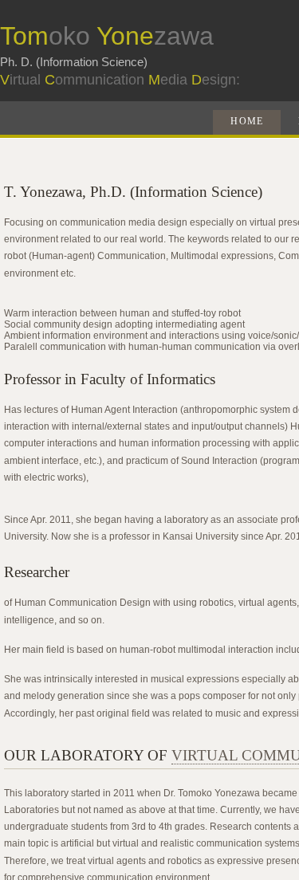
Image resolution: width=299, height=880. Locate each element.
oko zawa (107, 36)
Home (246, 121)
